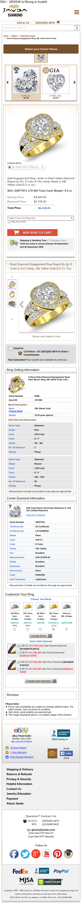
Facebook (14, 854)
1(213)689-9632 (50, 824)
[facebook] (52, 753)
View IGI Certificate (35, 515)
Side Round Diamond (43, 647)
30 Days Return (18, 747)
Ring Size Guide (18, 222)
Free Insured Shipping (21, 757)
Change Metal (16, 411)
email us (18, 348)
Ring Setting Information (23, 369)
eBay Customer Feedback (21, 741)
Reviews (13, 694)
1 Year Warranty (18, 752)
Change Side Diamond (39, 681)
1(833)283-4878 (45, 22)
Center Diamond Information (26, 498)
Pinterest (58, 854)
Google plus (36, 854)
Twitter (25, 854)
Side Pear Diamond (46, 663)
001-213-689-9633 (65, 897)
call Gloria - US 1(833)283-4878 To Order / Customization (46, 353)
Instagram (68, 854)
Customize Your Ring (19, 594)
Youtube (47, 854)
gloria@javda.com (43, 829)
